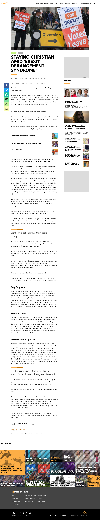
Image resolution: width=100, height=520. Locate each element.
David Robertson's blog (18, 429)
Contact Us (57, 515)
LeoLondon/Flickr (78, 49)
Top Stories (15, 498)
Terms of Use (83, 515)
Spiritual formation (30, 498)
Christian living (42, 495)
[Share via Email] (6, 99)
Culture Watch (16, 501)
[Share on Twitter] (6, 90)
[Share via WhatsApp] (6, 94)
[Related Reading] (6, 108)
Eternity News (21, 492)
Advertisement (85, 77)
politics (20, 53)
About (50, 515)
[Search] (94, 3)
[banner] (4, 3)
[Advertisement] (76, 181)
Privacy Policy (74, 515)
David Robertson (17, 83)
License (86, 48)
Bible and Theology (30, 495)
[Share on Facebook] (6, 85)
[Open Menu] (98, 3)
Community (65, 515)
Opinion (14, 53)
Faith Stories (15, 504)
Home (13, 495)
